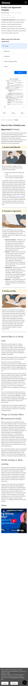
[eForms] (6, 2)
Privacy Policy (14, 677)
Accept (5, 683)
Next (19, 72)
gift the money (17, 196)
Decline (14, 683)
